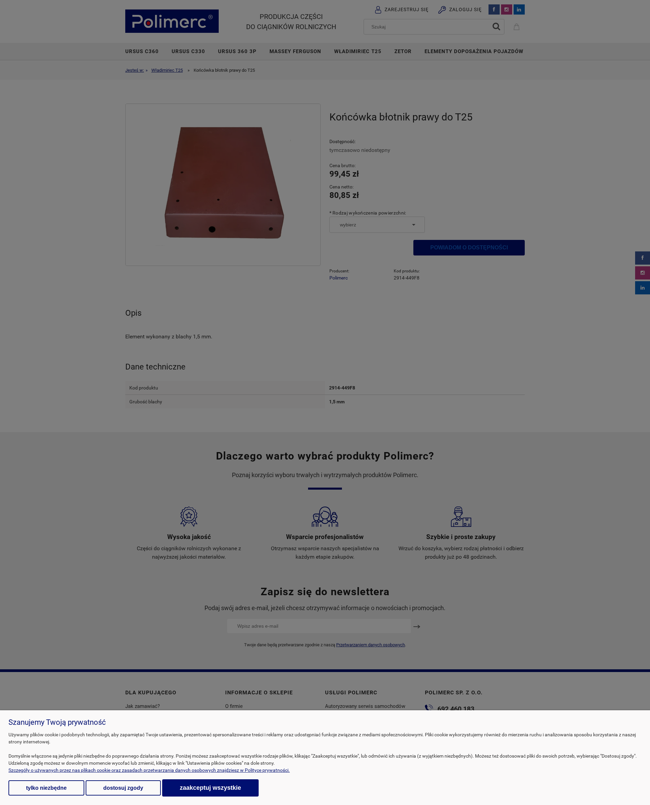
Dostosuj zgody (123, 788)
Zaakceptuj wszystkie (210, 787)
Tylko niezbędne (46, 788)
